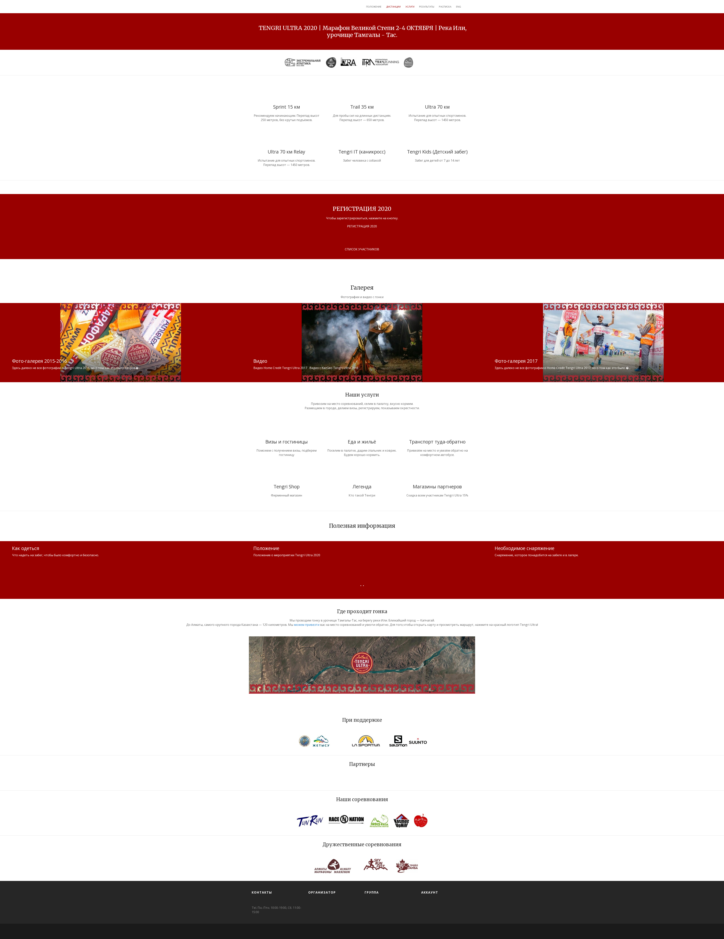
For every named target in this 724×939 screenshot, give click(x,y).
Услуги (409, 6)
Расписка (445, 6)
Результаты (426, 6)
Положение (373, 6)
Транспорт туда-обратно (437, 442)
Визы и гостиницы (286, 442)
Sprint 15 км (286, 107)
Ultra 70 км (437, 107)
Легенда (361, 486)
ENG (458, 6)
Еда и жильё (362, 442)
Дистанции (393, 6)
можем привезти (306, 625)
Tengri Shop (287, 486)
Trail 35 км (362, 107)
